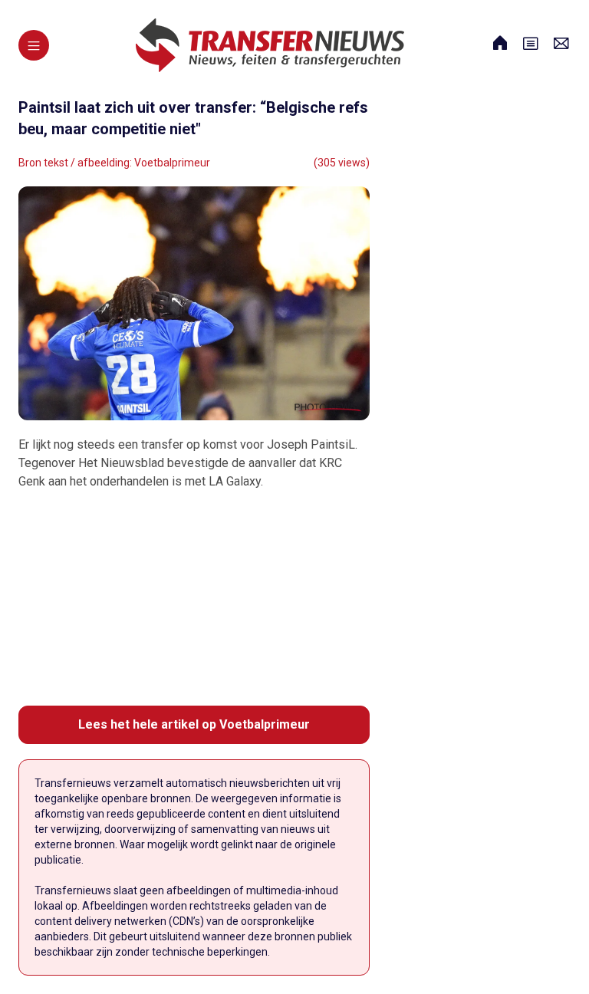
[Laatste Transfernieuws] (270, 45)
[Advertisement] (194, 598)
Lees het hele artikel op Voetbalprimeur (194, 724)
